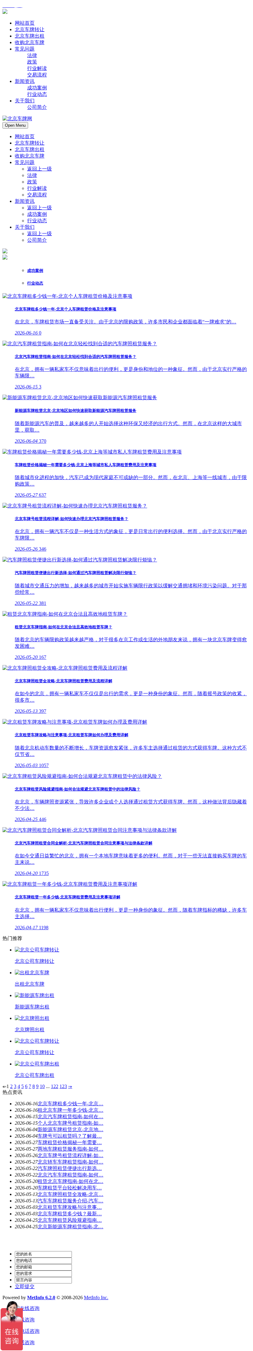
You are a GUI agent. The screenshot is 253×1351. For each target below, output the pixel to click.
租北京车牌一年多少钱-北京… (70, 1110)
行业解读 (37, 188)
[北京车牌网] (4, 12)
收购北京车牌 (29, 155)
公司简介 (37, 240)
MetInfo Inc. (96, 1297)
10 (42, 1086)
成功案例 (37, 214)
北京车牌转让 (29, 143)
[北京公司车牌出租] (37, 1063)
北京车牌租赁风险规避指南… (70, 1220)
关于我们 (25, 227)
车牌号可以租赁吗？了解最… (70, 1136)
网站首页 (25, 136)
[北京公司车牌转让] (37, 949)
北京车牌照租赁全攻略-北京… (70, 1194)
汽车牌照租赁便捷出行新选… (70, 1168)
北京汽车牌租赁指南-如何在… (70, 1116)
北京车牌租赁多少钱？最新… (70, 1213)
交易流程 (37, 194)
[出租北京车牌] (32, 972)
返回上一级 (39, 168)
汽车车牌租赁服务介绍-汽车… (70, 1200)
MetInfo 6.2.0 (41, 1297)
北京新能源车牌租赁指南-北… (70, 1226)
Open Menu (15, 125)
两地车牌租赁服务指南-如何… (70, 1149)
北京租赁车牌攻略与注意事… (70, 1207)
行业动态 (37, 220)
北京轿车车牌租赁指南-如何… (70, 1161)
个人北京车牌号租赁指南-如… (70, 1123)
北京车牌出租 (29, 149)
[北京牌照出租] (32, 1018)
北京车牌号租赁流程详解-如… (70, 1155)
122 (54, 1086)
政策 (32, 181)
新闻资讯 (25, 201)
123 (63, 1086)
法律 (32, 175)
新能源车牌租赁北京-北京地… (70, 1129)
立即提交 (25, 1286)
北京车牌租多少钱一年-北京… (70, 1103)
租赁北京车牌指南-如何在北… (70, 1181)
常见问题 (25, 162)
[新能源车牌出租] (34, 995)
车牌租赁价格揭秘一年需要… (70, 1142)
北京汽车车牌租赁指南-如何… (70, 1174)
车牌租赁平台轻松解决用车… (70, 1187)
